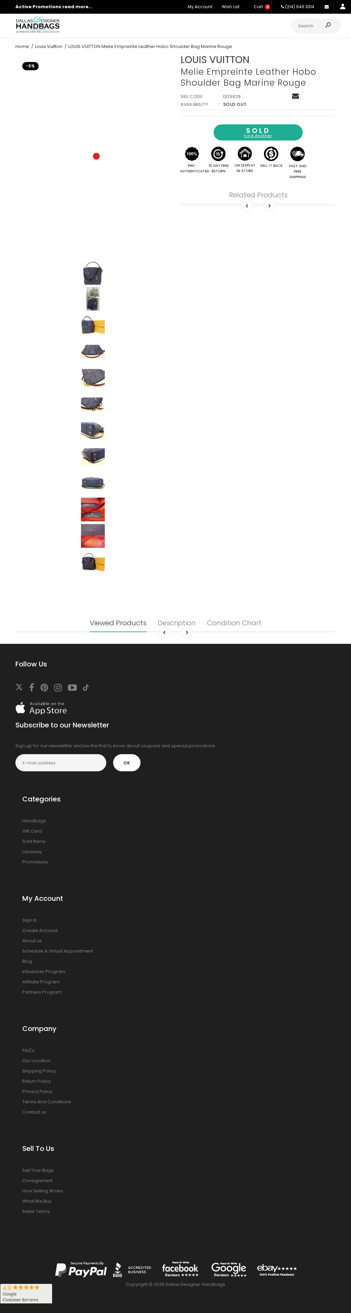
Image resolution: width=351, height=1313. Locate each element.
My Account (200, 7)
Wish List (231, 7)
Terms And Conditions (46, 1102)
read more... (77, 6)
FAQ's (28, 1050)
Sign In (29, 920)
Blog (27, 961)
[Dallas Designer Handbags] (37, 31)
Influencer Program (43, 971)
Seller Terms (36, 1211)
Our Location (36, 1060)
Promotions (35, 862)
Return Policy (36, 1081)
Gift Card (32, 831)
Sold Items (34, 841)
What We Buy (36, 1201)
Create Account (40, 930)
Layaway (32, 851)
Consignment (37, 1180)
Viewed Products (118, 623)
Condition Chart (234, 623)
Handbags (34, 821)
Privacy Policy (37, 1091)
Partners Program (42, 992)
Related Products (258, 195)
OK (126, 763)
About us (32, 940)
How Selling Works (42, 1191)
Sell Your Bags (37, 1170)
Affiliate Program (41, 982)
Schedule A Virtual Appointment (57, 951)
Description (177, 623)
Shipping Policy (39, 1071)
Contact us (34, 1112)
